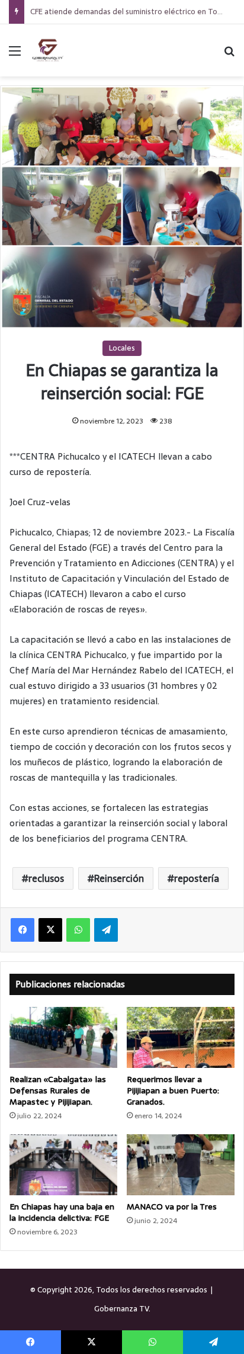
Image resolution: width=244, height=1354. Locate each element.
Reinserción (119, 878)
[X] (50, 930)
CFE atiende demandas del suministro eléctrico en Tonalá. (131, 11)
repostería (196, 878)
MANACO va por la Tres (172, 1206)
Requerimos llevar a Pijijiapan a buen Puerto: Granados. (173, 1090)
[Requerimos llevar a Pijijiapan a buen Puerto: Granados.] (181, 1037)
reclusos (46, 878)
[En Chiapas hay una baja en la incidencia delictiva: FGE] (63, 1164)
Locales (122, 348)
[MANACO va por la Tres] (181, 1164)
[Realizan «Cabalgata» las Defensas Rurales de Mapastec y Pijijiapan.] (63, 1037)
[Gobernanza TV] (47, 50)
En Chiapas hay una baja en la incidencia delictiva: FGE (61, 1212)
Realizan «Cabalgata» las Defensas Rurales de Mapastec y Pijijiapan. (57, 1090)
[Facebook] (22, 930)
